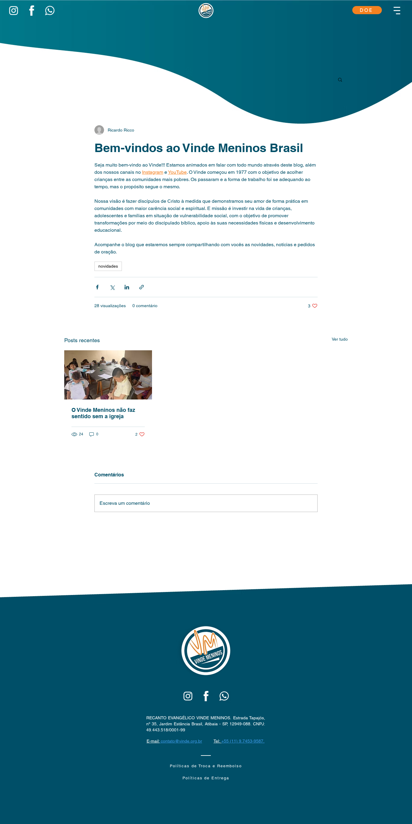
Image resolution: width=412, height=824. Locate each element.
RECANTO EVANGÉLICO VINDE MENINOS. (189, 717)
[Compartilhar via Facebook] (97, 287)
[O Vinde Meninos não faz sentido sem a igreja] (108, 374)
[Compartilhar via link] (141, 287)
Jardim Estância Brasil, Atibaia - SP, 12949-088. (206, 723)
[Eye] (31, 10)
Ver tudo (340, 339)
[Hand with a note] (187, 696)
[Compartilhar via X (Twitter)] (112, 287)
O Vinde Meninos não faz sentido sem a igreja (103, 413)
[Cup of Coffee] (13, 10)
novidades (108, 266)
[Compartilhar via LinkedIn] (127, 287)
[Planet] (206, 650)
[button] (397, 10)
